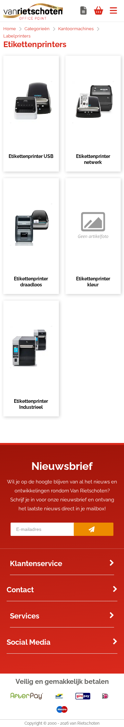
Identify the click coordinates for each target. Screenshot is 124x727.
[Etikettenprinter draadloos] (31, 224)
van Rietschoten (85, 723)
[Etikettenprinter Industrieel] (31, 347)
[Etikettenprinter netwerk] (93, 102)
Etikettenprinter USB (31, 156)
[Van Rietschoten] (33, 18)
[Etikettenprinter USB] (31, 102)
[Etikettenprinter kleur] (93, 224)
